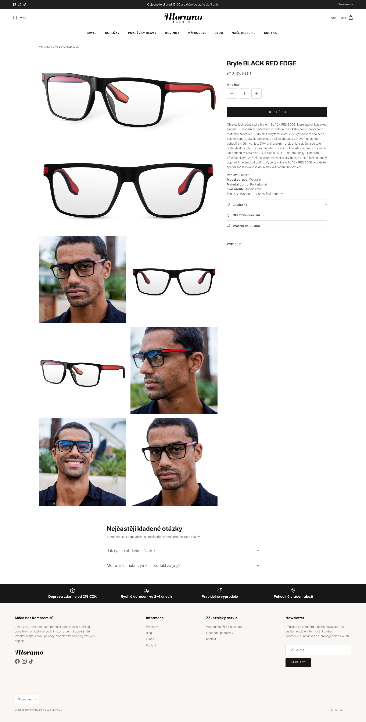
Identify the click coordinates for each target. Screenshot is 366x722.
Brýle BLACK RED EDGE (66, 47)
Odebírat (298, 662)
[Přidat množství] (256, 94)
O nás (150, 639)
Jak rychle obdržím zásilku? (131, 550)
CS (341, 709)
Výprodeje (197, 33)
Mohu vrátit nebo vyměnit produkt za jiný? (143, 565)
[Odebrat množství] (232, 94)
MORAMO (44, 47)
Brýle (92, 33)
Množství (233, 85)
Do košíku (277, 112)
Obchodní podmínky (219, 633)
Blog (219, 33)
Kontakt (271, 33)
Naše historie (244, 33)
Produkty (152, 626)
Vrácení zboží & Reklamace (224, 626)
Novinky (172, 33)
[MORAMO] (183, 18)
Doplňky (112, 33)
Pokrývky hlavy (142, 33)
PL (331, 709)
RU (336, 709)
